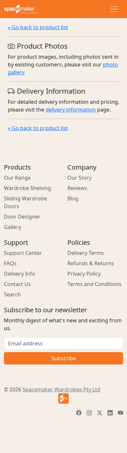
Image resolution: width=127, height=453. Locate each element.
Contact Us (17, 284)
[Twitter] (99, 412)
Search (12, 294)
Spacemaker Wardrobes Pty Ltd (61, 389)
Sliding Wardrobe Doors (25, 202)
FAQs (10, 263)
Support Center (23, 252)
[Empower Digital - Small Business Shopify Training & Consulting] (63, 398)
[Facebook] (78, 412)
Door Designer (22, 216)
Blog (72, 198)
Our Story (79, 177)
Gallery (12, 227)
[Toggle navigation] (114, 9)
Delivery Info (19, 273)
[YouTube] (120, 412)
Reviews (77, 188)
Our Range (17, 177)
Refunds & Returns (90, 263)
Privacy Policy (84, 273)
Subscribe (63, 358)
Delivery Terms (85, 252)
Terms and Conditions (94, 284)
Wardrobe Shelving (27, 188)
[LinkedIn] (110, 412)
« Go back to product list (38, 27)
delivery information (71, 109)
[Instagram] (89, 412)
